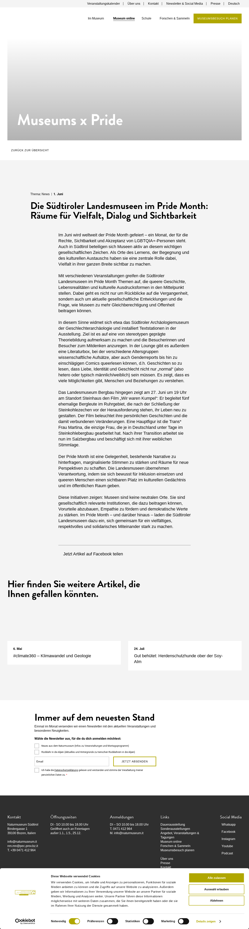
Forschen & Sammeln (175, 18)
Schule (146, 18)
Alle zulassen (217, 877)
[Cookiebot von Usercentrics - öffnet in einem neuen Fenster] (25, 921)
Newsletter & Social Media (184, 3)
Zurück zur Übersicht (30, 150)
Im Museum (96, 18)
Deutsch (234, 3)
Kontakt (153, 3)
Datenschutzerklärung (66, 770)
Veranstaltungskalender (103, 3)
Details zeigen (206, 921)
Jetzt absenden (135, 761)
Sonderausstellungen (175, 828)
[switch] (112, 921)
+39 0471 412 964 (23, 850)
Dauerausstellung (172, 824)
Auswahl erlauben (216, 889)
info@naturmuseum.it (22, 841)
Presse (215, 3)
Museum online (124, 18)
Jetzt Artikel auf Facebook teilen (93, 553)
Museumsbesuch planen (217, 18)
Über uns (134, 3)
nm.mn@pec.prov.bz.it (22, 846)
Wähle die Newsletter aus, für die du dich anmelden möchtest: (77, 738)
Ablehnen (216, 900)
